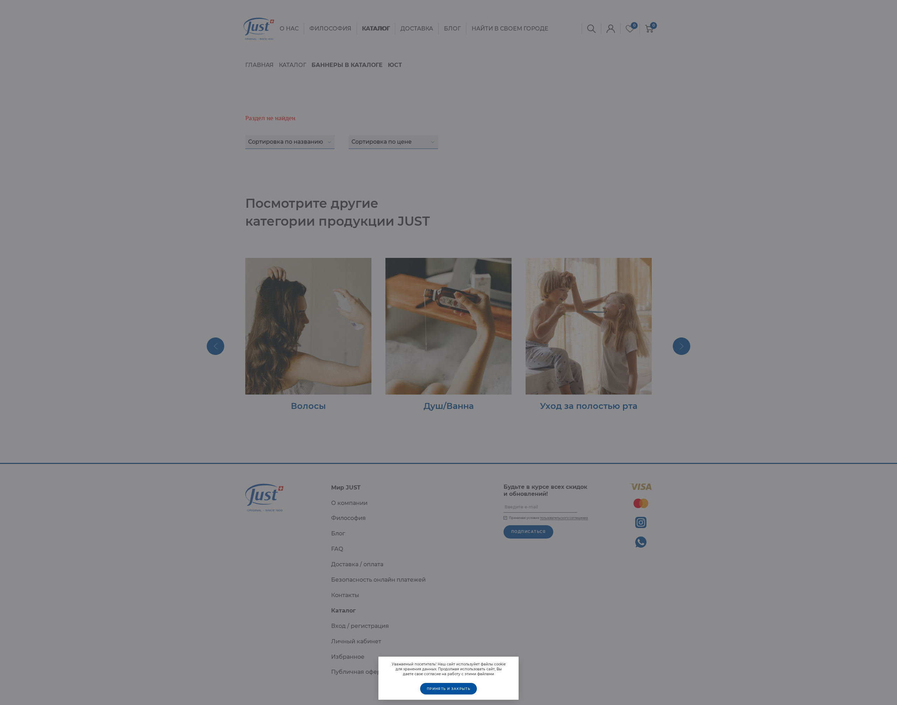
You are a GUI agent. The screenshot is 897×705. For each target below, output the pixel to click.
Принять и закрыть (448, 689)
